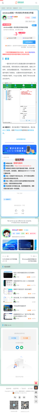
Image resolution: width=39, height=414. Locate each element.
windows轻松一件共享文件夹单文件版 (18, 13)
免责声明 (15, 388)
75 (28, 233)
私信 (34, 17)
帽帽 (8, 17)
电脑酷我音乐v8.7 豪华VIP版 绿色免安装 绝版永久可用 (24, 315)
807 (19, 233)
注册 (26, 338)
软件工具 (9, 8)
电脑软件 (15, 8)
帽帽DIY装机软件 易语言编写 (23, 289)
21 (23, 233)
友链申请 (8, 388)
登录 (14, 338)
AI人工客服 (6, 130)
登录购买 (30, 42)
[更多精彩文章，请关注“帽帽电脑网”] (19, 149)
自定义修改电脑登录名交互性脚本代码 (24, 274)
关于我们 (30, 388)
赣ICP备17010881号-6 (20, 393)
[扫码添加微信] (36, 397)
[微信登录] (21, 347)
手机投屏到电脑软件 (20, 306)
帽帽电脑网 (22, 391)
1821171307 (29, 171)
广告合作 (23, 388)
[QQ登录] (17, 347)
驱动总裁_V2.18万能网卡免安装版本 (24, 299)
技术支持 (32, 52)
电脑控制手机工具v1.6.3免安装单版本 (24, 282)
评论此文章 (18, 130)
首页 (3, 8)
